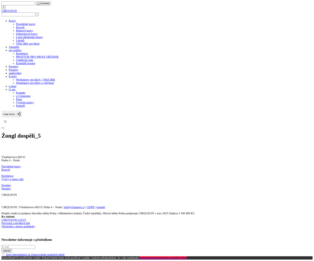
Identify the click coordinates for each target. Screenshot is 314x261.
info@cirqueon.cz (74, 207)
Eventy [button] (13, 76)
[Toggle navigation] (2, 127)
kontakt (100, 207)
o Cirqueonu (23, 96)
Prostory (13, 69)
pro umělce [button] (15, 50)
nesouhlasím (152, 257)
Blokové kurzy (24, 30)
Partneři (20, 105)
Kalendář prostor (25, 63)
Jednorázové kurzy (27, 33)
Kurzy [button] (12, 20)
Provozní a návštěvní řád (15, 223)
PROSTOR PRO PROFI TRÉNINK (37, 56)
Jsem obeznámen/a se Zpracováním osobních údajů (35, 254)
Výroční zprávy (25, 102)
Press (19, 99)
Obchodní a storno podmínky (18, 226)
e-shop (12, 86)
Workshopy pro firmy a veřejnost (35, 82)
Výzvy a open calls (12, 179)
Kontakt (20, 92)
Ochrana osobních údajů (173, 257)
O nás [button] (12, 89)
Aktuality (14, 46)
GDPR (90, 207)
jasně (142, 257)
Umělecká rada (24, 60)
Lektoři (20, 40)
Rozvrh (20, 27)
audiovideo (15, 73)
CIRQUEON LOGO (13, 219)
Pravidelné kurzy (25, 24)
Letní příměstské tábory (29, 37)
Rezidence (22, 53)
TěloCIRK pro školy (28, 43)
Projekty (13, 66)
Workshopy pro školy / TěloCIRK (35, 79)
